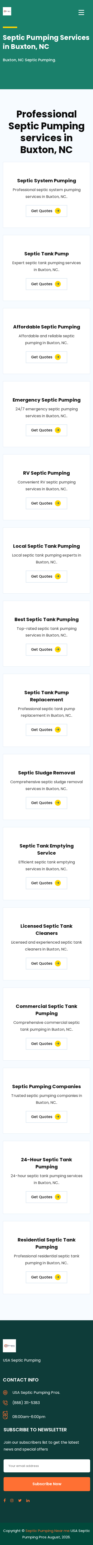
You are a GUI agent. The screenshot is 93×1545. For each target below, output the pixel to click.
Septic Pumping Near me (48, 1530)
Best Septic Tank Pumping (47, 619)
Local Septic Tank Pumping (46, 546)
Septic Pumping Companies (46, 1086)
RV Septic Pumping (46, 473)
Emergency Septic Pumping (47, 400)
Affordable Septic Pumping (46, 326)
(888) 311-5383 (26, 1402)
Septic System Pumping (46, 180)
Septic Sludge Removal (46, 772)
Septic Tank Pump (46, 253)
